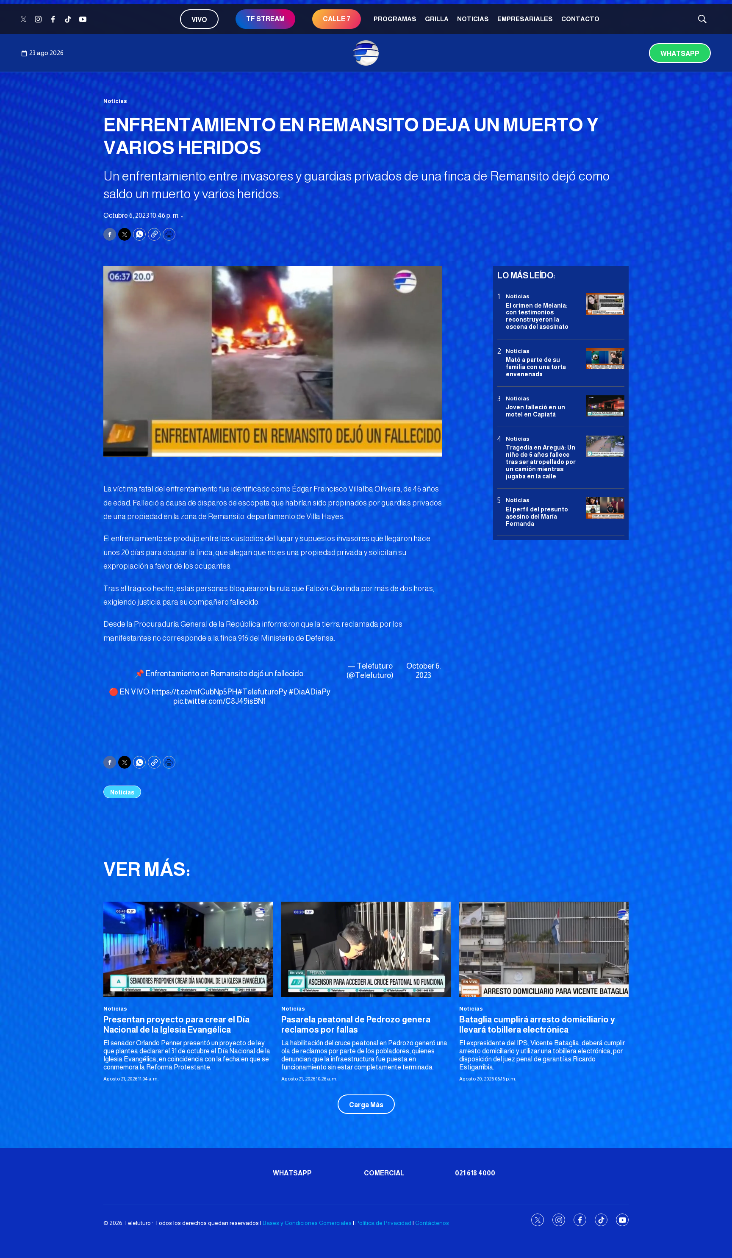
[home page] (366, 53)
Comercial (384, 1173)
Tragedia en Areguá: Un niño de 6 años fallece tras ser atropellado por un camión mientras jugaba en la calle (541, 461)
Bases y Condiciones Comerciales (307, 1222)
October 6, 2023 (423, 671)
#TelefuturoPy (262, 692)
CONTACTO (580, 18)
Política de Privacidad (383, 1222)
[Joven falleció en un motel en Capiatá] (605, 406)
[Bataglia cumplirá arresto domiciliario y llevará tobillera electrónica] (544, 949)
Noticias (473, 18)
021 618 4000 (475, 1173)
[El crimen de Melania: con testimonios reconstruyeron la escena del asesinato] (605, 304)
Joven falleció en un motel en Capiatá (535, 411)
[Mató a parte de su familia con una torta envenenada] (605, 358)
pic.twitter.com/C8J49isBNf (219, 701)
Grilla (437, 18)
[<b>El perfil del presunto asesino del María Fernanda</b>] (605, 508)
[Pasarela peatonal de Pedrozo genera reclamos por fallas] (366, 949)
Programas (395, 18)
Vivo (199, 19)
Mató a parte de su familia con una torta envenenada (536, 367)
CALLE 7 (336, 18)
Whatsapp (679, 53)
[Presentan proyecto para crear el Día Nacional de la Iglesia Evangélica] (188, 949)
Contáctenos (432, 1222)
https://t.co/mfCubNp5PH (194, 692)
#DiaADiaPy (309, 692)
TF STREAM (265, 18)
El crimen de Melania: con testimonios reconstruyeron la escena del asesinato (537, 316)
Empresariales (525, 18)
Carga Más (366, 1104)
